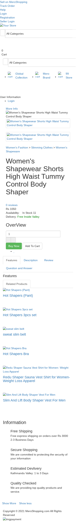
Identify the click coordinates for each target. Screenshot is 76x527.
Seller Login (7, 21)
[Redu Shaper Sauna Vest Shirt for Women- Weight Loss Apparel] (38, 369)
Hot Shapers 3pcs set (19, 315)
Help (3, 9)
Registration (7, 17)
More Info (11, 108)
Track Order (7, 5)
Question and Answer (19, 268)
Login (3, 13)
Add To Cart (32, 246)
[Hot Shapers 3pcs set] (38, 309)
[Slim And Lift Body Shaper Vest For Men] (38, 395)
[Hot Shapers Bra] (38, 348)
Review (48, 260)
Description (31, 260)
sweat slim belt (14, 334)
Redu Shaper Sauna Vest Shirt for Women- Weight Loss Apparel (36, 379)
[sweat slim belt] (38, 329)
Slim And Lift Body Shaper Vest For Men (34, 400)
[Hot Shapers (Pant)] (38, 290)
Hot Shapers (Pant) (18, 296)
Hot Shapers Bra (16, 354)
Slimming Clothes (42, 147)
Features (11, 260)
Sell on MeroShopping (13, 1)
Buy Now (13, 246)
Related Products (16, 283)
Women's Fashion (17, 147)
